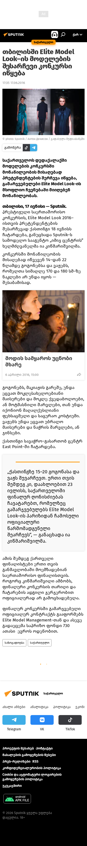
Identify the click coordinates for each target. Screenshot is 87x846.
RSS (35, 761)
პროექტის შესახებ (18, 748)
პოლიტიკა (62, 707)
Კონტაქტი (44, 748)
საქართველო (39, 643)
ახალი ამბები (13, 707)
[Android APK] (17, 799)
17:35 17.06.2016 (13, 83)
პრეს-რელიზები (16, 761)
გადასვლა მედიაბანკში (68, 139)
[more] (79, 374)
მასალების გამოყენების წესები (29, 755)
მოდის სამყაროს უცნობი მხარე (38, 361)
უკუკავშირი (12, 786)
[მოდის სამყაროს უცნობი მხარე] (43, 321)
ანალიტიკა (39, 707)
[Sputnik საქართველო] (14, 36)
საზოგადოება (14, 643)
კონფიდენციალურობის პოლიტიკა (31, 768)
